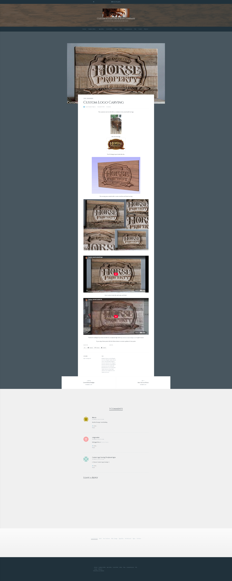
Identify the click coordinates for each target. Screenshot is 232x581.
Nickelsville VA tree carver (106, 367)
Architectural (128, 538)
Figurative (121, 538)
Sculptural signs (104, 442)
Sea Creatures (106, 538)
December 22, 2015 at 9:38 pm (98, 419)
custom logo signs (107, 361)
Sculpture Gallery (92, 29)
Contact (140, 29)
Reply (93, 427)
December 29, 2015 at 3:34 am (98, 439)
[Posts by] (84, 107)
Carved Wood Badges (88, 382)
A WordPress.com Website (98, 570)
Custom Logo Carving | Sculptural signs (104, 457)
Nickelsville (112, 366)
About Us (146, 29)
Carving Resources (128, 29)
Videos (115, 29)
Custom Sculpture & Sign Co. (90, 106)
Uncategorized (90, 98)
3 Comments (108, 106)
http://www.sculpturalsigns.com (128, 337)
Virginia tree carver (111, 370)
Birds (100, 538)
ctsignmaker (95, 437)
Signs (85, 98)
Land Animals (94, 538)
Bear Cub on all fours (143, 382)
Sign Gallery (101, 29)
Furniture (139, 538)
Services (84, 29)
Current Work (109, 29)
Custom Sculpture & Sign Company (116, 18)
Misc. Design (114, 538)
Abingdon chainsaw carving (106, 358)
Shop (121, 29)
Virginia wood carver (105, 372)
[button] (104, 214)
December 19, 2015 (101, 106)
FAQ (135, 29)
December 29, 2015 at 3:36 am (98, 459)
